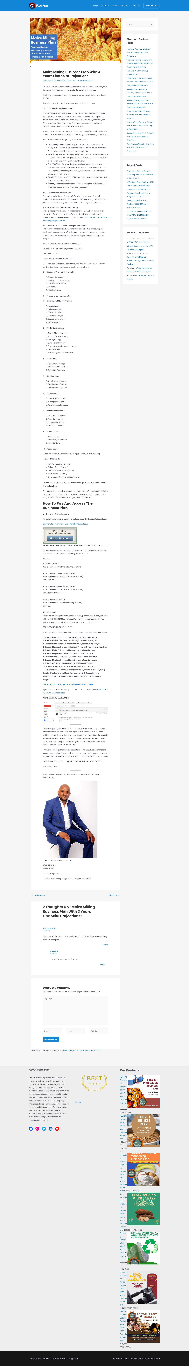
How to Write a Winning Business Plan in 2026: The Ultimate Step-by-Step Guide (140, 125)
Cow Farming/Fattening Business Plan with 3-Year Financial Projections (140, 147)
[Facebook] (31, 1129)
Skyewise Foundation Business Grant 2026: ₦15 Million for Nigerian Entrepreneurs (139, 215)
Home (95, 5)
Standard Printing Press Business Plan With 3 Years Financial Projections (140, 136)
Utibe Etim (54, 951)
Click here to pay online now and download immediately (65, 524)
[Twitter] (44, 1129)
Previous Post (38, 895)
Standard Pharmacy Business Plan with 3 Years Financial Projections (138, 52)
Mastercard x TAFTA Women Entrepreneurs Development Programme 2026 (138, 193)
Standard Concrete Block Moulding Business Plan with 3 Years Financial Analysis (139, 92)
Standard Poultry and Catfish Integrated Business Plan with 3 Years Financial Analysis (140, 103)
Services (124, 5)
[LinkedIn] (50, 1129)
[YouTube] (57, 1129)
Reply (106, 944)
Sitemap (77, 1102)
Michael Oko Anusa (134, 246)
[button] (152, 5)
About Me (105, 5)
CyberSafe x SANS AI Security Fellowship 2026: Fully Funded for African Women (140, 174)
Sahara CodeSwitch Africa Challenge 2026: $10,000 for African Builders (138, 204)
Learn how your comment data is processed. (81, 1050)
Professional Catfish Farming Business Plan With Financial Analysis (138, 114)
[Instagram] (37, 1129)
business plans (86, 80)
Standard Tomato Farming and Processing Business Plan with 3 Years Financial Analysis (140, 63)
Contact (136, 5)
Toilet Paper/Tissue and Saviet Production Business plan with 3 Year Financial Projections (140, 82)
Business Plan (60, 80)
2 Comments (48, 80)
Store (115, 5)
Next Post (114, 895)
